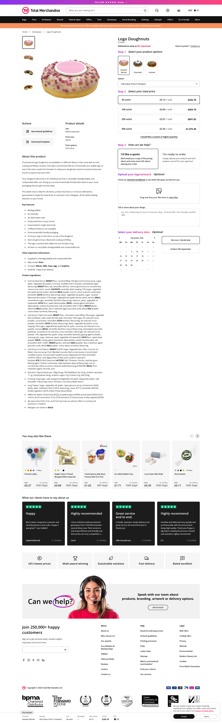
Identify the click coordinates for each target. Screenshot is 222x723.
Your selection (27, 713)
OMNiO (104, 654)
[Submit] (65, 650)
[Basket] (178, 10)
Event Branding (129, 19)
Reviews (104, 664)
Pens (34, 19)
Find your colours (148, 669)
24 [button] (137, 260)
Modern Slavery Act (188, 656)
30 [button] (132, 265)
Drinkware (46, 19)
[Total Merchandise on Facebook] (23, 660)
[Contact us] (156, 10)
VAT (190, 10)
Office (89, 19)
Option (121, 78)
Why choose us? (108, 636)
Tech (99, 19)
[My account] (167, 10)
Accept (184, 716)
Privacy (183, 641)
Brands (60, 19)
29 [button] (126, 265)
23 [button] (132, 260)
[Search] (145, 10)
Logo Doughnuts (53, 32)
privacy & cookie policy (204, 711)
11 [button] (142, 251)
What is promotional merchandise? (149, 662)
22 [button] (126, 260)
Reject (206, 716)
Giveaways (112, 19)
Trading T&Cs (185, 636)
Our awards (106, 641)
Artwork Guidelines (136, 180)
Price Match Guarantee (190, 666)
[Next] (197, 436)
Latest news (145, 651)
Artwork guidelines (148, 636)
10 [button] (137, 251)
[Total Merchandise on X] (33, 660)
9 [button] (131, 251)
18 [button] (142, 256)
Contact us (195, 46)
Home (25, 32)
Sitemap (143, 656)
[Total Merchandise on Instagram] (28, 660)
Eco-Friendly (184, 19)
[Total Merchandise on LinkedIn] (43, 660)
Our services (145, 674)
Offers (170, 19)
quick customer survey (103, 25)
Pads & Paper (75, 19)
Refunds (183, 646)
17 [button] (137, 256)
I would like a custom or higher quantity (158, 137)
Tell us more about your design (131, 207)
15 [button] (126, 256)
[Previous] (191, 436)
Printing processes (148, 641)
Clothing (145, 19)
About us (105, 631)
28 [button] (121, 265)
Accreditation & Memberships (108, 647)
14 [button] (121, 256)
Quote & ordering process (151, 631)
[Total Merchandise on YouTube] (38, 660)
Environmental (186, 651)
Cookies (183, 661)
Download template (40, 142)
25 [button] (142, 260)
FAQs (142, 646)
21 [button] (121, 260)
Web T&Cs (184, 631)
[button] (107, 10)
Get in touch (158, 607)
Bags (24, 19)
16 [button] (132, 256)
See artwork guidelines (41, 131)
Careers (104, 669)
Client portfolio (107, 659)
